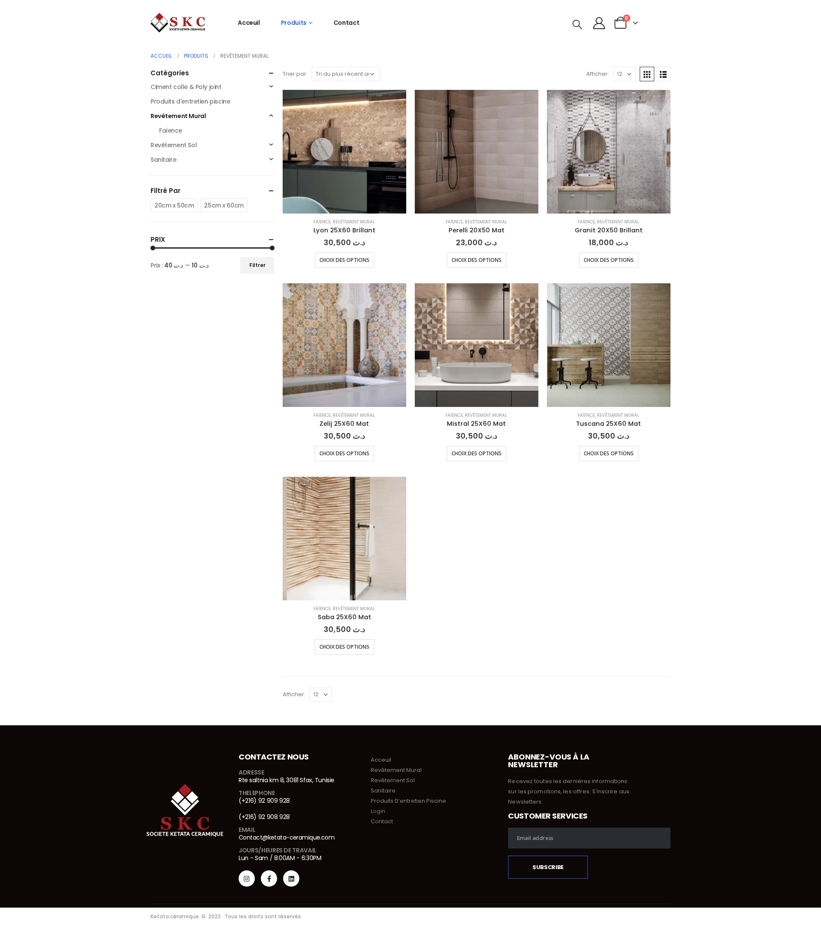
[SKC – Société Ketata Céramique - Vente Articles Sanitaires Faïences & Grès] (178, 23)
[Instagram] (247, 878)
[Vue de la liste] (663, 74)
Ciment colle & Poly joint (186, 87)
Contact (347, 22)
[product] (344, 152)
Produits (294, 22)
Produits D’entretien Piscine (408, 801)
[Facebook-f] (269, 878)
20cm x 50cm (174, 205)
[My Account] (599, 23)
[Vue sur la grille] (647, 74)
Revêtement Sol (174, 145)
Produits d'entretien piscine (190, 101)
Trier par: (295, 74)
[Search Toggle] (577, 24)
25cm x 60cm (223, 205)
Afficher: (597, 74)
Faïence (322, 222)
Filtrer (257, 265)
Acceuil (249, 22)
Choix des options (344, 260)
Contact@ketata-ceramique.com (286, 837)
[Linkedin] (291, 878)
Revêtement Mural (354, 222)
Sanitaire (163, 159)
